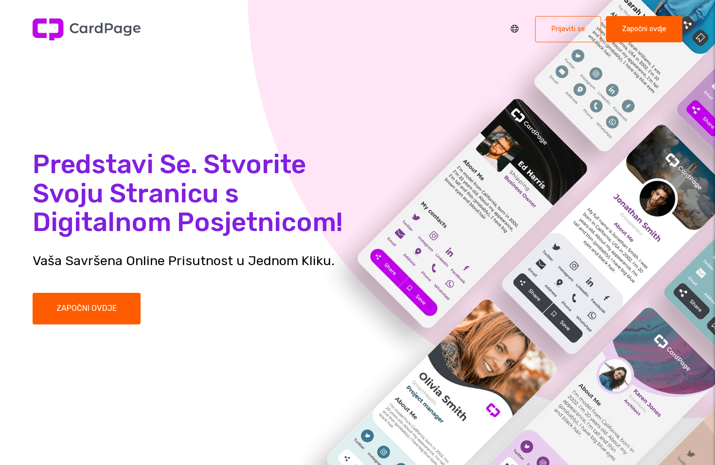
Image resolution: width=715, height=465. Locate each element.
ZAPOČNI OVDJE (86, 308)
